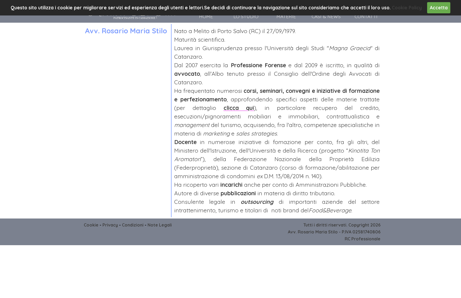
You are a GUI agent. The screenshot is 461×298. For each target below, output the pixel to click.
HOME (206, 16)
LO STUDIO (246, 16)
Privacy (110, 225)
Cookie (91, 225)
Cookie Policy (407, 7)
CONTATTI (366, 16)
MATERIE (286, 16)
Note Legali (160, 225)
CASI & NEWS (326, 16)
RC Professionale (362, 238)
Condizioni (133, 225)
